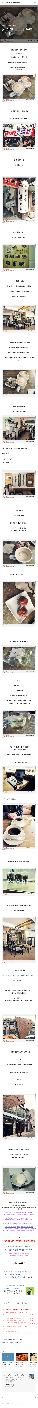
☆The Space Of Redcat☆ (11, 2)
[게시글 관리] (11, 1303)
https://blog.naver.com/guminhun (15, 1271)
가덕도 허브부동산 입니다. (14, 1274)
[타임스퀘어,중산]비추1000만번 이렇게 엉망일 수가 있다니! (15, 1327)
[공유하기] (8, 1303)
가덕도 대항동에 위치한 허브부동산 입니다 (18, 1277)
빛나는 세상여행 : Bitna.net (9, 1404)
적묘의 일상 (6, 1309)
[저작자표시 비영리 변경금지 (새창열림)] (24, 1303)
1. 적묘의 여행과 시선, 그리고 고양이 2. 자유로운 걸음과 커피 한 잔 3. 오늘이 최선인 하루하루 (14, 1379)
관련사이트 (5, 1398)
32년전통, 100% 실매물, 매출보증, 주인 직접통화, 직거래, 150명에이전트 (13, 1292)
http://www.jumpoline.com (13, 1285)
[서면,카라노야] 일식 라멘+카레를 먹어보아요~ (14, 1322)
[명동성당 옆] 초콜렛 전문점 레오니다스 (12, 1318)
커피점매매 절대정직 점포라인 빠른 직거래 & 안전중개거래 (13, 1288)
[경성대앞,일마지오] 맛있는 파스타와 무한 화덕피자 (15, 1313)
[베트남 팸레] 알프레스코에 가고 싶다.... (12, 1320)
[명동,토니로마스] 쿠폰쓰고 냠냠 (11, 1332)
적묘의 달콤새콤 (14, 1309)
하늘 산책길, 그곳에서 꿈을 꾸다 (10, 1401)
